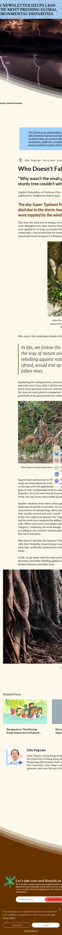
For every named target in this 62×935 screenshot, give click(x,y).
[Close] (57, 911)
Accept (46, 925)
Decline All (17, 925)
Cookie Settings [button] (31, 930)
